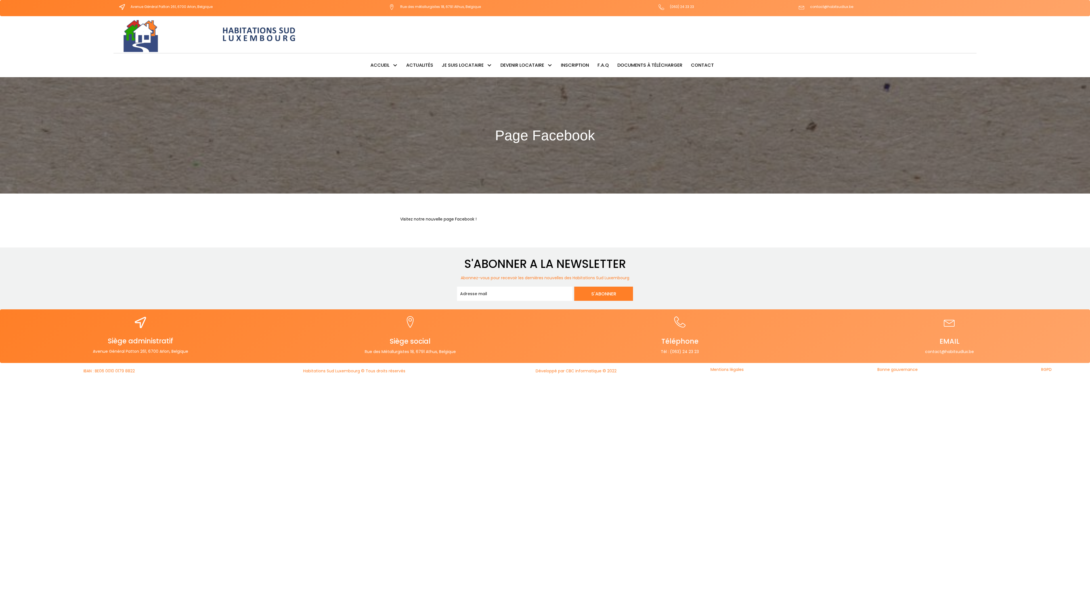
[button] (395, 65)
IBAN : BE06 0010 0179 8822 (109, 371)
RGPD (1046, 369)
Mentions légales (727, 369)
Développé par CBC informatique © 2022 (576, 371)
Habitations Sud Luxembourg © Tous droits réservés (354, 371)
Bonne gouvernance (897, 369)
